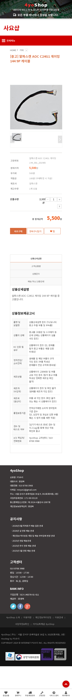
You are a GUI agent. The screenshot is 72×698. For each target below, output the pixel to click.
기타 (22, 50)
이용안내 (59, 617)
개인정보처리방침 (43, 617)
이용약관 (27, 617)
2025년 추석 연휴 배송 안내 (24, 545)
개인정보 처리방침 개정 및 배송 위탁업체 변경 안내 (33, 535)
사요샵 (11, 27)
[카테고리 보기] (26, 50)
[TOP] (65, 684)
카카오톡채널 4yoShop (43, 624)
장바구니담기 (35, 231)
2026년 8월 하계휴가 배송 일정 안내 (27, 525)
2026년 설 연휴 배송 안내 (23, 530)
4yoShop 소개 (13, 617)
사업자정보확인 (22, 624)
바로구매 (18, 231)
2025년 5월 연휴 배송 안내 (23, 550)
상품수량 (14, 199)
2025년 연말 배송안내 (21, 540)
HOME (13, 50)
